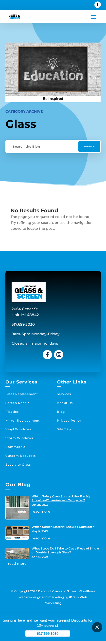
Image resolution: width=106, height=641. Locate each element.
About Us (65, 403)
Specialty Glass (18, 464)
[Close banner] (97, 627)
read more (41, 511)
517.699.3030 (47, 633)
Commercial (15, 447)
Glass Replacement (21, 394)
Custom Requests (20, 456)
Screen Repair (17, 403)
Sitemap (64, 429)
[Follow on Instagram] (58, 354)
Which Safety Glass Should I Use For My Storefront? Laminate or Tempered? (61, 498)
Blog (61, 411)
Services (64, 394)
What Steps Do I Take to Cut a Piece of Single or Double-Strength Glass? (65, 550)
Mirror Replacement (22, 420)
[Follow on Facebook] (97, 4)
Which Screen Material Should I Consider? (63, 527)
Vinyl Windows (18, 429)
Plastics (12, 411)
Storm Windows (19, 438)
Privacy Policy (69, 420)
